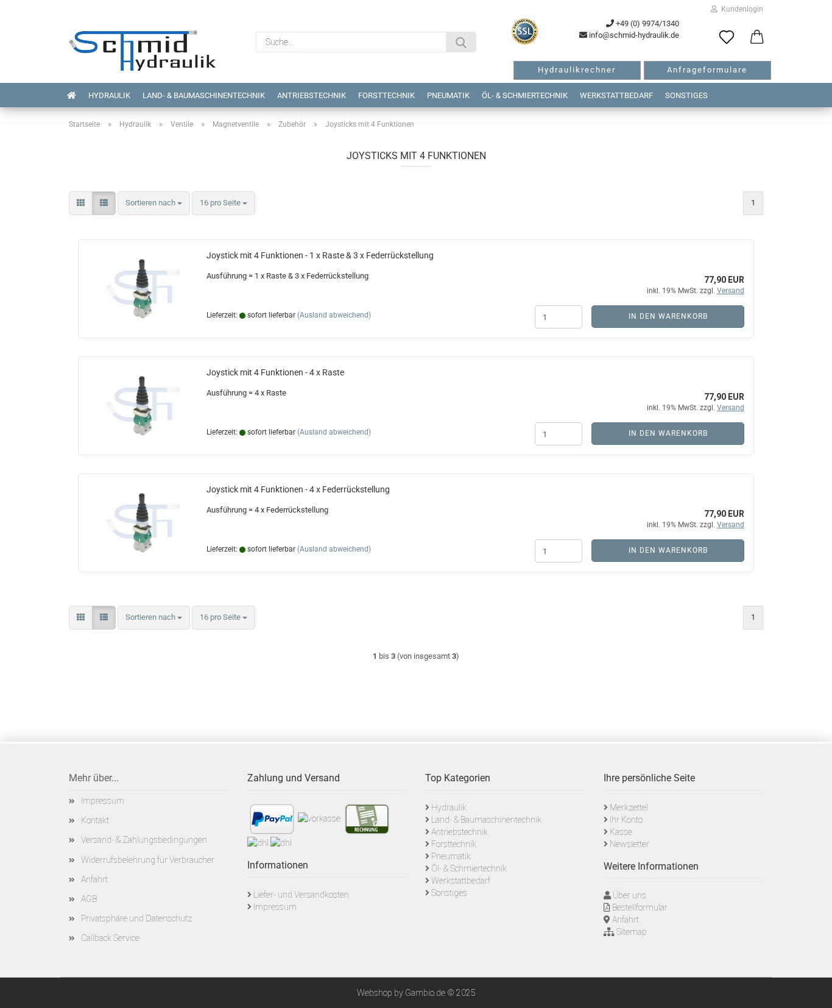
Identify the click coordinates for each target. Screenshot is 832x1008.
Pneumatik (448, 95)
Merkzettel (629, 807)
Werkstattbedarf (616, 95)
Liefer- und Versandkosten (301, 895)
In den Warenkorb (668, 316)
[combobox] (154, 203)
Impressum (102, 801)
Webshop (374, 993)
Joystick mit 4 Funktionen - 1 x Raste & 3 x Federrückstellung (320, 255)
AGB (89, 899)
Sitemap (631, 932)
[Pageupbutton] (808, 990)
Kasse (621, 832)
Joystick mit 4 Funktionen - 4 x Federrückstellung (298, 489)
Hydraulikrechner (577, 69)
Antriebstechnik (311, 95)
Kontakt (95, 820)
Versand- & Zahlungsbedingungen (144, 840)
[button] (757, 37)
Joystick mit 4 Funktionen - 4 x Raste (275, 372)
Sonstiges (686, 95)
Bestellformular (640, 907)
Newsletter (629, 844)
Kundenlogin (740, 9)
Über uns (629, 895)
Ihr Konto (626, 820)
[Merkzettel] (726, 37)
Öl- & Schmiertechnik (525, 95)
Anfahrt (94, 879)
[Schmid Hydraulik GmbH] (142, 50)
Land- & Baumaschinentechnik (204, 95)
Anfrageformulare (707, 69)
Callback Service (110, 938)
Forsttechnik (386, 95)
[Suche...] (461, 42)
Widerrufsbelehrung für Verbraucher (147, 860)
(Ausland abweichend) (334, 315)
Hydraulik (109, 95)
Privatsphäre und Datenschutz (136, 918)
